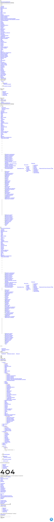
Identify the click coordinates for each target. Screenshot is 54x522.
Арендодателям (3, 490)
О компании (2, 483)
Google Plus (5, 94)
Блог (1, 494)
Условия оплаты (3, 500)
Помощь (1, 498)
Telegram (4, 92)
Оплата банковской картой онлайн (6, 496)
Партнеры (2, 487)
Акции (1, 479)
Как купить (7, 427)
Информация (2, 491)
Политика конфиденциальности (6, 495)
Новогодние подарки (10, 417)
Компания (6, 433)
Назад (7, 363)
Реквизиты (2, 497)
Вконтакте (4, 91)
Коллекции (2, 503)
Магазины (2, 493)
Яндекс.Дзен (5, 95)
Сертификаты (2, 488)
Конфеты (8, 385)
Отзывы (1, 485)
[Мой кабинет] (0, 347)
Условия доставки (3, 501)
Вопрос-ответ (2, 502)
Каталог (6, 364)
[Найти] (1, 5)
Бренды (1, 480)
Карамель (8, 374)
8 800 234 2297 (3, 78)
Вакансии (2, 486)
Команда (2, 484)
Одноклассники (5, 93)
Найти (2, 517)
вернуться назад (3, 476)
